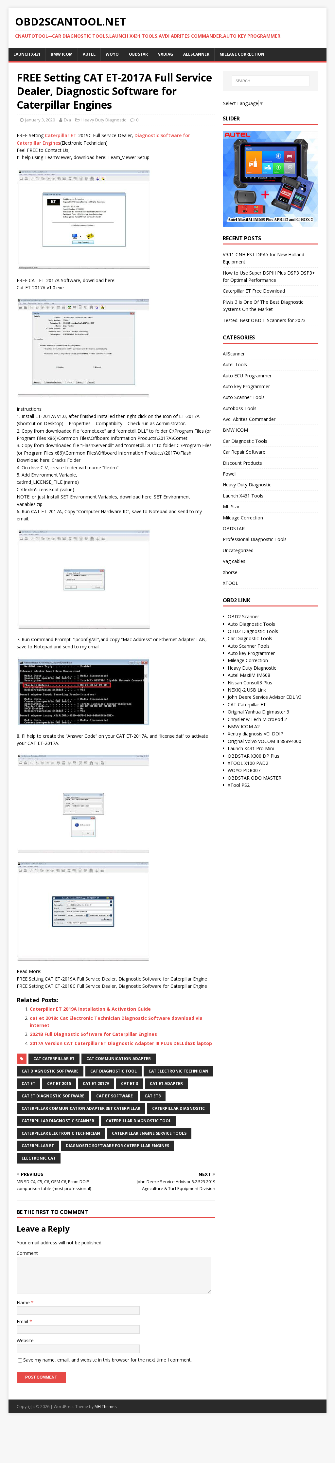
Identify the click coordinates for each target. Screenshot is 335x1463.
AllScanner (196, 54)
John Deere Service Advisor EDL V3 (265, 697)
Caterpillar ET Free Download (254, 291)
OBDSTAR (138, 54)
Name (24, 1302)
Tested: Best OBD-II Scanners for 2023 (264, 320)
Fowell (230, 474)
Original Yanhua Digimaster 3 (258, 712)
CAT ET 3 (129, 1083)
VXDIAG (165, 54)
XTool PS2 (239, 785)
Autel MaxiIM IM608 (249, 675)
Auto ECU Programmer (247, 375)
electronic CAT (39, 1158)
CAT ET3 (153, 1096)
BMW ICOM (62, 54)
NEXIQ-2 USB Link (247, 690)
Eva (67, 120)
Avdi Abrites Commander (249, 419)
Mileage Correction (242, 54)
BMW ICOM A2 (244, 726)
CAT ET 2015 (59, 1083)
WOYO (112, 54)
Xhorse (230, 572)
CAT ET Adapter (166, 1083)
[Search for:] (271, 80)
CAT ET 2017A (96, 1083)
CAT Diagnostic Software (50, 1071)
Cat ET (28, 1083)
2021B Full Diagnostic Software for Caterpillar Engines (93, 1034)
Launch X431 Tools (243, 496)
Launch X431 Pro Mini (251, 748)
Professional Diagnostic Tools (255, 539)
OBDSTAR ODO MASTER (254, 778)
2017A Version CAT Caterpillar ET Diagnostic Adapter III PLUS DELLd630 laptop (121, 1043)
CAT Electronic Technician (178, 1071)
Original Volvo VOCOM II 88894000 (264, 741)
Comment (27, 1253)
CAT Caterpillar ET (54, 1058)
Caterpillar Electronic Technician (61, 1133)
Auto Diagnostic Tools (251, 624)
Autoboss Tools (239, 408)
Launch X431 (27, 54)
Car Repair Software (244, 452)
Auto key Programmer (246, 386)
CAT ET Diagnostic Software (53, 1096)
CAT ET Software (114, 1096)
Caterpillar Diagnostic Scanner (58, 1121)
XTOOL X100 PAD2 (248, 763)
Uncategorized (238, 550)
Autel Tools (235, 364)
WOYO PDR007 (244, 770)
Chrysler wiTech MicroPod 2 (257, 719)
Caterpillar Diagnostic (178, 1108)
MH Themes (105, 1406)
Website (25, 1340)
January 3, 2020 (40, 120)
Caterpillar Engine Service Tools (149, 1133)
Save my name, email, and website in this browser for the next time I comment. (107, 1360)
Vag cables (234, 561)
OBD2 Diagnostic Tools (253, 631)
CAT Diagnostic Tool (113, 1071)
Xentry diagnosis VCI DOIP (255, 734)
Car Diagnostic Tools (245, 441)
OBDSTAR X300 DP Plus (253, 756)
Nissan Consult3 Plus (250, 682)
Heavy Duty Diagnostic (103, 120)
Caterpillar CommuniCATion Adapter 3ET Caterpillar (81, 1108)
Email (23, 1321)
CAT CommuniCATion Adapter (118, 1058)
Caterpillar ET (61, 135)
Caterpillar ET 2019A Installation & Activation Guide (90, 1009)
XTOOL (230, 583)
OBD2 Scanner (243, 616)
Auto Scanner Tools (244, 397)
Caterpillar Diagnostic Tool (138, 1121)
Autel (89, 54)
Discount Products (242, 463)
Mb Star (231, 506)
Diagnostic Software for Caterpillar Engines (117, 1145)
